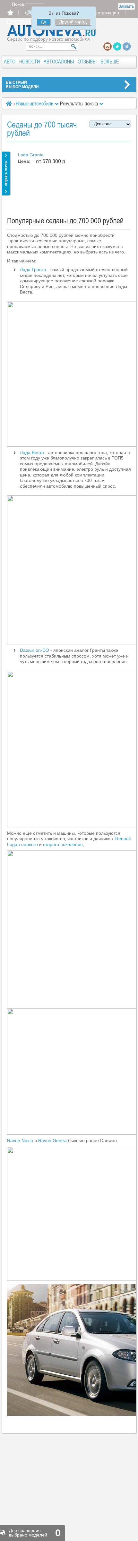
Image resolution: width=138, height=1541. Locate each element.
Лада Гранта (33, 269)
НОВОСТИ (29, 61)
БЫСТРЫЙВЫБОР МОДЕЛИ (22, 84)
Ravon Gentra (52, 1140)
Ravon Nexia (20, 1140)
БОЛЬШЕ (109, 61)
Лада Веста (32, 452)
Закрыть (126, 6)
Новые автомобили (34, 103)
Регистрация (20, 20)
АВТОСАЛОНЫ (59, 61)
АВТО (9, 61)
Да (43, 21)
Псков (18, 4)
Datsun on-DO (34, 650)
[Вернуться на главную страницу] (51, 34)
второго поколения (63, 844)
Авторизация (105, 12)
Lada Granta (31, 154)
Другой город (73, 21)
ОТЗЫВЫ (87, 61)
